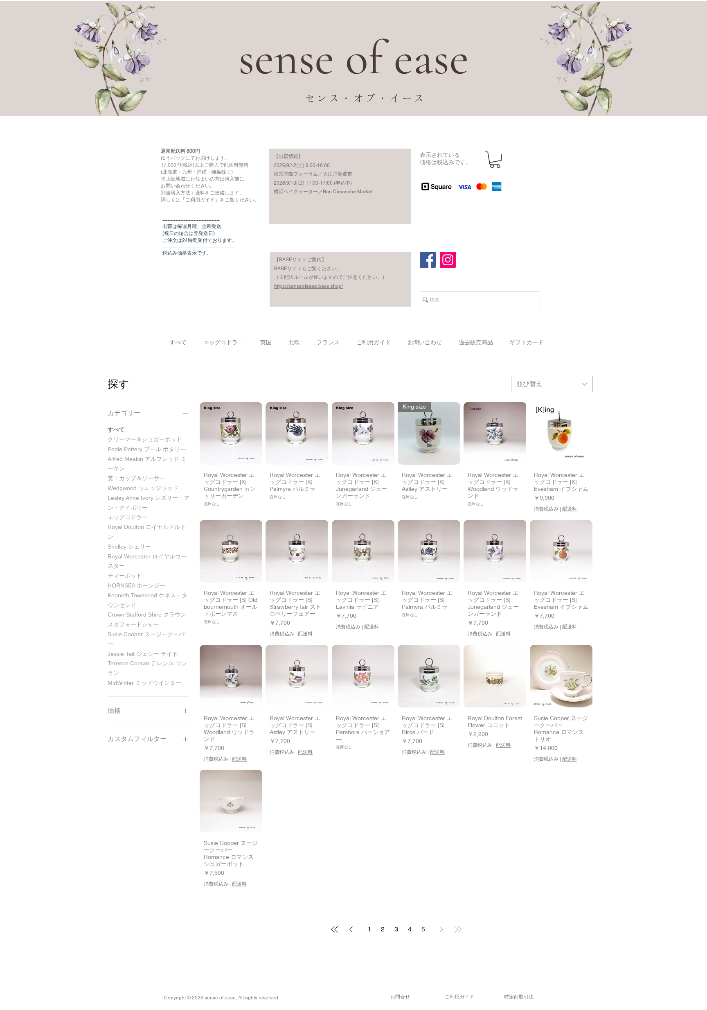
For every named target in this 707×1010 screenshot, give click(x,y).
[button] (495, 159)
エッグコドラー (128, 517)
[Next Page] (441, 929)
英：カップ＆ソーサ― (136, 478)
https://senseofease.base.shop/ (308, 286)
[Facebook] (428, 260)
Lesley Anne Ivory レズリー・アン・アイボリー (148, 503)
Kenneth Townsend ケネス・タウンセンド (147, 600)
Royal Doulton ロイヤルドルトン (147, 532)
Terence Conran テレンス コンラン (147, 668)
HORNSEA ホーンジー (136, 585)
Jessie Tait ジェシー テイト (143, 654)
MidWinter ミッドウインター (144, 683)
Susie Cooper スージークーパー (146, 639)
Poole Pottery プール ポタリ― (147, 449)
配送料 (569, 509)
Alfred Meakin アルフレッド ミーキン (147, 464)
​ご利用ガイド (459, 997)
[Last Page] (458, 929)
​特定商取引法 (519, 997)
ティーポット (125, 575)
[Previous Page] (351, 929)
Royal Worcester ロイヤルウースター (147, 561)
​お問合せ (400, 997)
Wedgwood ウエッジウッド (143, 488)
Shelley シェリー (129, 546)
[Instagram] (448, 260)
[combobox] (552, 384)
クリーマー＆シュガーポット (145, 439)
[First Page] (335, 929)
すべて (116, 429)
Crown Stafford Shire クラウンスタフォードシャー (147, 619)
